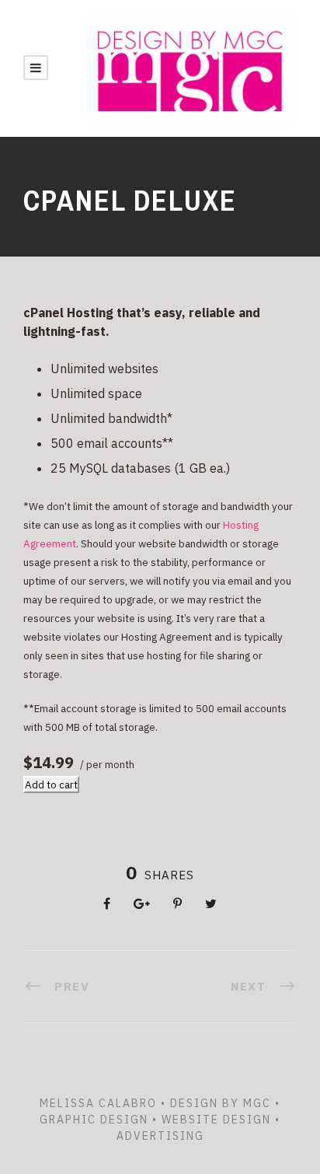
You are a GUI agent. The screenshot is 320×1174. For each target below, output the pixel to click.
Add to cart (51, 784)
